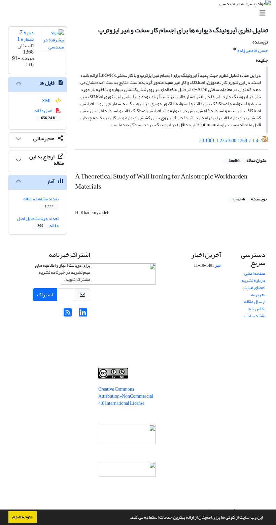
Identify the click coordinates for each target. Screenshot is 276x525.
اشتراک (45, 295)
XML (47, 100)
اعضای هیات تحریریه (254, 291)
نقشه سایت (254, 315)
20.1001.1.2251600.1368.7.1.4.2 (230, 140)
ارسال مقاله (254, 301)
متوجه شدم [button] (22, 517)
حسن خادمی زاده (252, 50)
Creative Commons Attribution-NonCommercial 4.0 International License (125, 396)
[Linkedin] (83, 314)
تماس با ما (256, 308)
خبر (218, 265)
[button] (128, 518)
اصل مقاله (45, 114)
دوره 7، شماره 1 (25, 35)
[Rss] (68, 314)
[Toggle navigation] (140, 13)
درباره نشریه (253, 280)
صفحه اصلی (254, 273)
